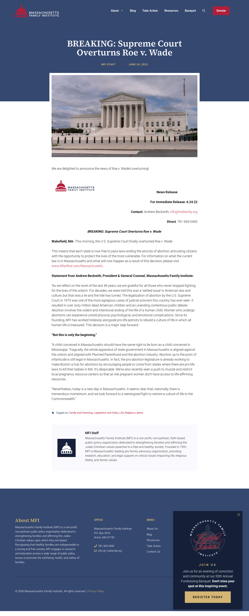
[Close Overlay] (239, 515)
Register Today (208, 597)
